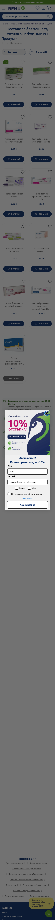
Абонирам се (27, 505)
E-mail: (11, 476)
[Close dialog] (46, 413)
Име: (9, 465)
